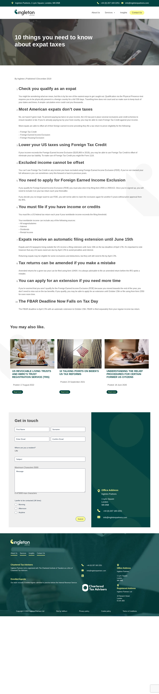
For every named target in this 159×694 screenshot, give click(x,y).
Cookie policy (106, 611)
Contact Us (137, 13)
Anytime (22, 512)
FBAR (89, 309)
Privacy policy (84, 611)
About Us (96, 13)
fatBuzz (64, 611)
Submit (80, 519)
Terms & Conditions (130, 611)
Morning (22, 504)
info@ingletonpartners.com (137, 3)
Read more (17, 392)
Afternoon (22, 508)
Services (109, 13)
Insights (123, 13)
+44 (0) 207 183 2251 (110, 3)
